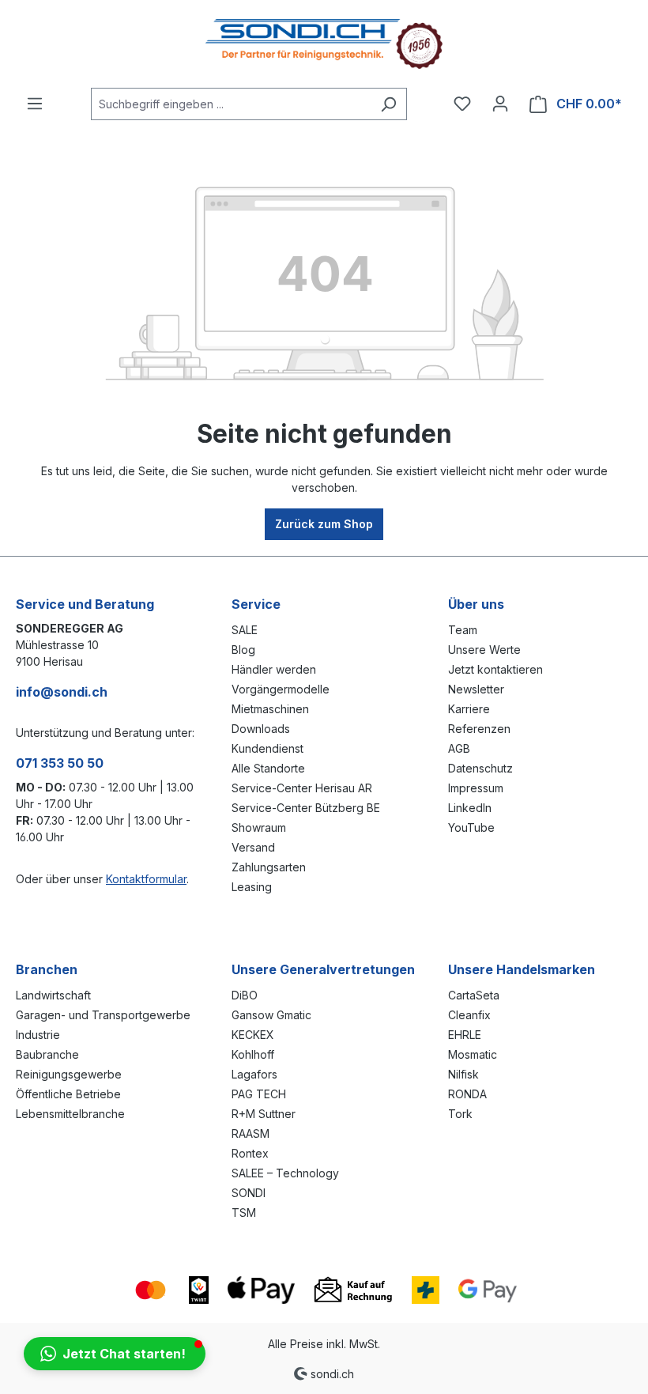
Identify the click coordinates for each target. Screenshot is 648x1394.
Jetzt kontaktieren (495, 669)
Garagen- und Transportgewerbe (103, 1015)
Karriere (469, 709)
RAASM (250, 1133)
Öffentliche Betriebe (68, 1094)
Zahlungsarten (269, 867)
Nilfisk (463, 1074)
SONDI (249, 1192)
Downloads (261, 728)
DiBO (245, 995)
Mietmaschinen (270, 709)
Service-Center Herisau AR (302, 788)
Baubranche (47, 1054)
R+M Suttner (264, 1113)
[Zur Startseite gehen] (324, 44)
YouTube (471, 827)
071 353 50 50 (60, 763)
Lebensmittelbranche (70, 1113)
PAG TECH (259, 1094)
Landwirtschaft (53, 995)
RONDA (467, 1094)
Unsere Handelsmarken (521, 969)
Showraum (259, 827)
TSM (244, 1212)
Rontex (250, 1153)
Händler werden (274, 669)
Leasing (252, 886)
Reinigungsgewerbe (69, 1074)
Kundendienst (267, 748)
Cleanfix (469, 1015)
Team (462, 630)
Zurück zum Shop (324, 524)
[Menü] (35, 103)
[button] (114, 1353)
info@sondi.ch (61, 692)
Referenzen (479, 728)
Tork (460, 1113)
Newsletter (476, 689)
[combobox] (231, 104)
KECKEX (253, 1034)
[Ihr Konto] (500, 103)
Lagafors (254, 1074)
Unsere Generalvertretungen (323, 969)
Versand (253, 847)
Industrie (38, 1034)
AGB (459, 748)
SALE (245, 630)
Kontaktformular (146, 879)
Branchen (46, 969)
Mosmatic (472, 1054)
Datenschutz (480, 768)
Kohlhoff (253, 1054)
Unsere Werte (484, 649)
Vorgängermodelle (281, 689)
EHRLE (464, 1034)
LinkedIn (470, 807)
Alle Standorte (268, 768)
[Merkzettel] (462, 103)
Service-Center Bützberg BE (306, 807)
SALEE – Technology (285, 1173)
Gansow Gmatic (271, 1015)
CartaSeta (473, 995)
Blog (243, 649)
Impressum (475, 788)
